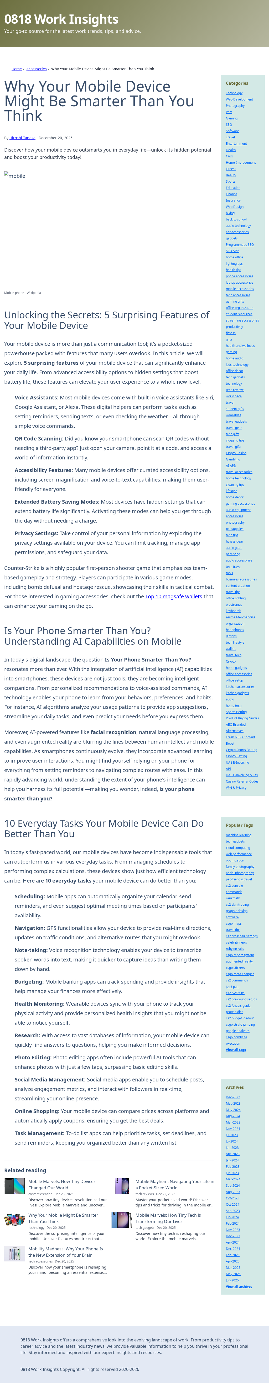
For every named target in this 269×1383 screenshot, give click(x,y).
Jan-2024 (232, 1160)
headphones (235, 630)
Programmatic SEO (240, 244)
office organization (239, 307)
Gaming (231, 118)
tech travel (233, 566)
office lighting (236, 598)
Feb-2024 (233, 1223)
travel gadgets (236, 421)
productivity (234, 326)
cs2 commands (237, 980)
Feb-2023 (233, 1166)
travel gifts (233, 446)
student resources (239, 314)
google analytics (238, 1031)
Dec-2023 (233, 1236)
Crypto (231, 661)
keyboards (233, 611)
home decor (235, 497)
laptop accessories (239, 282)
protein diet (234, 1012)
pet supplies (235, 529)
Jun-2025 (232, 1280)
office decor (234, 371)
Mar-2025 (233, 1267)
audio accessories (239, 560)
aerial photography (240, 873)
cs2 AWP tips (235, 993)
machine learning (238, 835)
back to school (236, 219)
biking (230, 213)
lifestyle (231, 491)
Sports (230, 181)
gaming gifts (235, 301)
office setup (234, 680)
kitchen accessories (240, 686)
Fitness (231, 169)
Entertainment (236, 143)
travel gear (234, 427)
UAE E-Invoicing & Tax (242, 775)
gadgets (232, 238)
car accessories (237, 232)
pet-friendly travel (239, 879)
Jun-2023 (232, 1173)
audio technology (238, 225)
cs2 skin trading (237, 904)
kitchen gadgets (237, 693)
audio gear (234, 547)
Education (233, 188)
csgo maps (234, 923)
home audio (234, 358)
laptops (231, 636)
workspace (234, 396)
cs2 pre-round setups (241, 999)
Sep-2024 (233, 1185)
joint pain (232, 986)
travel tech (233, 655)
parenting (233, 554)
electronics (234, 604)
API (228, 768)
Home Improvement (241, 162)
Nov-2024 (233, 1128)
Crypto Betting (236, 756)
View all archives (239, 1286)
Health (231, 150)
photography (235, 522)
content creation (238, 585)
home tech (233, 705)
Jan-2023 (232, 1147)
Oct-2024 (232, 1204)
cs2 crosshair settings (242, 936)
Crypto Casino (236, 453)
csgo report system (240, 955)
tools (229, 573)
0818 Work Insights (61, 18)
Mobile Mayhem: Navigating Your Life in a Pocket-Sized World (175, 1185)
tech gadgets (235, 377)
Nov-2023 (233, 1229)
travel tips (233, 592)
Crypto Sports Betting (241, 750)
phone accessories (239, 276)
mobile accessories (240, 289)
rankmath (233, 898)
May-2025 (233, 1274)
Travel (230, 137)
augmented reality (239, 961)
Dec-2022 (233, 1097)
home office (234, 257)
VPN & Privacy (236, 787)
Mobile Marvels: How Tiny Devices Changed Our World (62, 1185)
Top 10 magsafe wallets (173, 596)
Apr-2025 (233, 1261)
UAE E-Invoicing (237, 762)
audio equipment (238, 510)
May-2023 (233, 1103)
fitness (231, 333)
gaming (231, 352)
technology (234, 383)
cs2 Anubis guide (238, 1005)
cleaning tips (235, 484)
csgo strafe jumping (240, 1024)
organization (235, 623)
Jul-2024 (232, 1141)
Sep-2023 (233, 1211)
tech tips (232, 535)
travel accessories (239, 472)
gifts (229, 339)
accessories (37, 68)
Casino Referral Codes (242, 781)
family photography (240, 866)
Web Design (235, 206)
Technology (234, 93)
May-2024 (233, 1110)
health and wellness (240, 345)
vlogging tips (235, 440)
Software (232, 131)
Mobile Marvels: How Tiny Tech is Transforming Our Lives (168, 1218)
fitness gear (234, 541)
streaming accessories (242, 320)
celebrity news (236, 942)
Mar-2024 (233, 1179)
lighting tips (234, 263)
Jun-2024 (232, 1217)
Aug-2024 (233, 1116)
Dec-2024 (233, 1248)
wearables (233, 415)
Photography (235, 105)
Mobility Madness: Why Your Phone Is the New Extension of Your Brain (65, 1252)
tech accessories (238, 295)
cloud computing (238, 847)
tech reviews (235, 390)
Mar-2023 (233, 1122)
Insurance (233, 200)
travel (230, 402)
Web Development (239, 99)
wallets (231, 649)
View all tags (236, 1050)
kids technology (237, 364)
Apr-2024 (233, 1242)
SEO (229, 124)
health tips (233, 270)
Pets (229, 112)
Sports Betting (236, 712)
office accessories (239, 674)
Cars (229, 156)
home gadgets (236, 667)
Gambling (233, 459)
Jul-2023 (232, 1135)
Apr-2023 (233, 1154)
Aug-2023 (233, 1192)
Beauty (231, 175)
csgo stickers (235, 967)
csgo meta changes (240, 974)
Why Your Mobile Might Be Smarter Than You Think (63, 1218)
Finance (231, 194)
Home (17, 68)
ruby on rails (235, 948)
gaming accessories (240, 503)
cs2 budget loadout (240, 1018)
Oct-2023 (232, 1198)
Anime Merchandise (240, 617)
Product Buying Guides (242, 718)
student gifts (235, 409)
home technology (238, 478)
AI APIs (231, 465)
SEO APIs (232, 251)
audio (230, 699)
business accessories (241, 579)
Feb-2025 (233, 1255)
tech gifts (232, 434)
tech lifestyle (235, 642)
